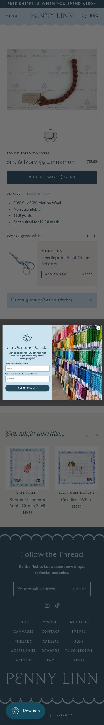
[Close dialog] (98, 328)
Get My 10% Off (27, 388)
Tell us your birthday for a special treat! (21, 374)
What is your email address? (16, 363)
